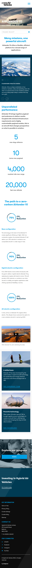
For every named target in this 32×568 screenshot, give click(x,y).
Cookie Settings (6, 511)
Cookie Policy (5, 514)
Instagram (7, 547)
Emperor (5, 563)
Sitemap (4, 517)
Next (7, 98)
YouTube (6, 550)
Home (3, 25)
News (14, 456)
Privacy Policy (5, 508)
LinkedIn (6, 541)
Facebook (6, 544)
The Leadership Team (11, 386)
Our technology (10, 428)
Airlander (9, 25)
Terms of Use (5, 505)
